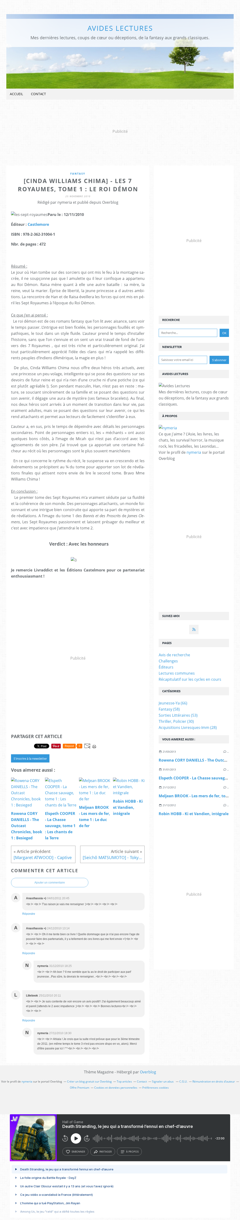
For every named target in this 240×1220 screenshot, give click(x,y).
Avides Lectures (120, 28)
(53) (178, 715)
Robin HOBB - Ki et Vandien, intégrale (194, 813)
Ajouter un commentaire (49, 882)
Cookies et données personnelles (115, 1088)
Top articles (124, 1081)
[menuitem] (16, 94)
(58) (169, 709)
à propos (132, 1151)
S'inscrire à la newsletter (30, 758)
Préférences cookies (155, 1088)
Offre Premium (79, 1088)
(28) (188, 727)
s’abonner (78, 1151)
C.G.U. (183, 1081)
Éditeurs (166, 667)
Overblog (148, 1072)
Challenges (168, 661)
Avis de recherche (174, 654)
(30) (176, 721)
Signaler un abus (163, 1081)
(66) (173, 703)
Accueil (16, 94)
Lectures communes (177, 673)
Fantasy (77, 173)
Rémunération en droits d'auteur (213, 1081)
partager (105, 1151)
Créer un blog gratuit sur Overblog (89, 1081)
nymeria (194, 452)
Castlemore (38, 224)
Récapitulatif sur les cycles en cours (190, 679)
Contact (38, 94)
